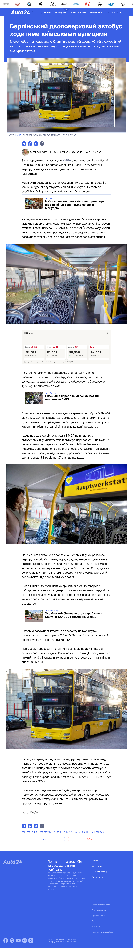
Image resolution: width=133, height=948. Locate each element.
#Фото (57, 832)
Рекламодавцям (99, 910)
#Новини (84, 832)
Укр (113, 12)
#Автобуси (46, 832)
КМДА (67, 160)
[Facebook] (5, 940)
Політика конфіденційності (103, 932)
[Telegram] (24, 940)
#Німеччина (70, 832)
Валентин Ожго (38, 152)
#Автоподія (98, 832)
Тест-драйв (60, 12)
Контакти (96, 926)
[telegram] (24, 143)
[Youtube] (18, 940)
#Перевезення (29, 832)
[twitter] (36, 143)
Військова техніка (77, 12)
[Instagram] (30, 940)
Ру (121, 12)
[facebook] (30, 143)
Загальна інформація (101, 905)
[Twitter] (12, 940)
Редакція (95, 921)
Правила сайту (98, 916)
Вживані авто (95, 12)
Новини (48, 12)
